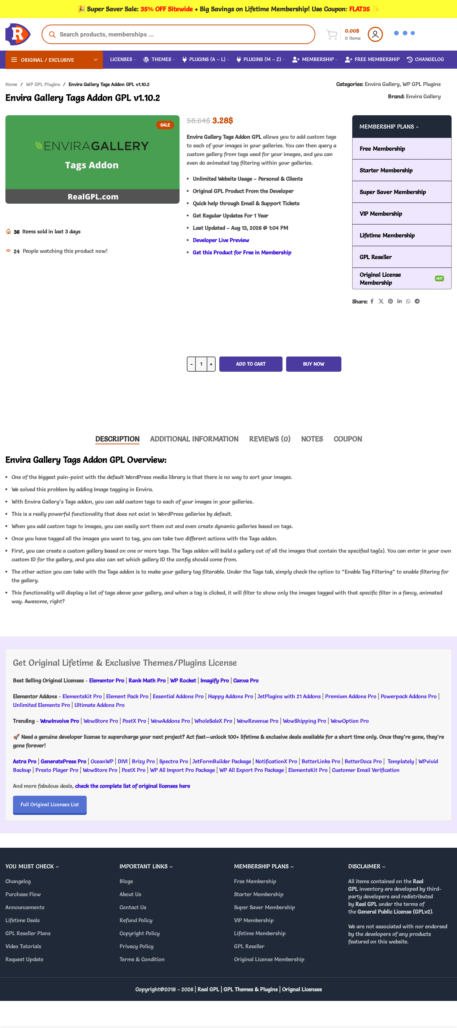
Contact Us (133, 907)
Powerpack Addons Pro (409, 696)
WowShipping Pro (304, 720)
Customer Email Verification (366, 769)
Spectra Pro (173, 761)
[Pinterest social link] (390, 301)
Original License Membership (269, 959)
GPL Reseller (249, 946)
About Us (130, 894)
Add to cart (251, 364)
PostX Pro (134, 720)
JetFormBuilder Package (222, 761)
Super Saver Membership (264, 907)
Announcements (24, 907)
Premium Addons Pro (350, 696)
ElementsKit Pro (82, 696)
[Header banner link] (228, 9)
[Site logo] (18, 32)
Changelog (18, 881)
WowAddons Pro (170, 720)
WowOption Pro (350, 720)
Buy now (313, 364)
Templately (401, 761)
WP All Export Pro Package (251, 769)
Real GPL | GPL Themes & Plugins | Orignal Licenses (260, 989)
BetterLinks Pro (321, 761)
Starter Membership (259, 894)
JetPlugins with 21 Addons (289, 696)
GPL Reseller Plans (28, 933)
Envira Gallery (382, 84)
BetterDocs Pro (363, 761)
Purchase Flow (23, 894)
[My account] (375, 34)
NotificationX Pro (276, 761)
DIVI (123, 761)
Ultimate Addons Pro (99, 704)
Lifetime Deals (22, 920)
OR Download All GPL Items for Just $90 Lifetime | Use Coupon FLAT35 (264, 406)
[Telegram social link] (417, 301)
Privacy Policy (137, 946)
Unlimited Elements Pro (41, 704)
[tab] (117, 438)
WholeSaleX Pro (213, 720)
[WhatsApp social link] (408, 301)
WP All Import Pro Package (182, 769)
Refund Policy (136, 920)
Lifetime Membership (260, 933)
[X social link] (381, 301)
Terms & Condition (142, 959)
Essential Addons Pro (178, 696)
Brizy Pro (143, 761)
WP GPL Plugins (43, 84)
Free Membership (255, 881)
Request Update (24, 959)
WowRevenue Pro (258, 720)
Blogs (126, 881)
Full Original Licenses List (50, 804)
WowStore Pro (100, 720)
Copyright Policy (140, 933)
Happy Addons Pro (230, 696)
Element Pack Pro (127, 696)
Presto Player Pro (56, 769)
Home (11, 84)
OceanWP (103, 761)
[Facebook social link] (372, 301)
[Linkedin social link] (399, 301)
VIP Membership (254, 920)
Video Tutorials (23, 946)
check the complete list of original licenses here (132, 785)
